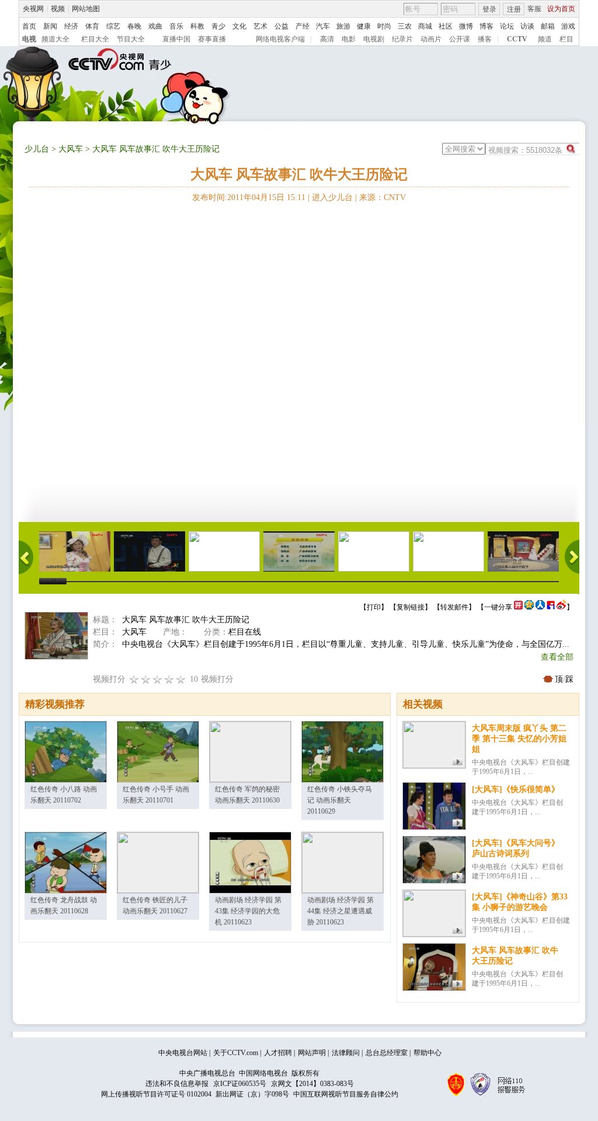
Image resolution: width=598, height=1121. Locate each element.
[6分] (158, 679)
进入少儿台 (332, 197)
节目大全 (131, 39)
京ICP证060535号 (239, 1084)
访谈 (527, 26)
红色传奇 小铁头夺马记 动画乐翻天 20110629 (339, 800)
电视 (29, 39)
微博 (466, 26)
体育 (92, 26)
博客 (486, 26)
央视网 (33, 9)
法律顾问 (346, 1053)
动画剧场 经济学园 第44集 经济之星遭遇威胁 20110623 (340, 911)
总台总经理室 (387, 1053)
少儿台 (37, 149)
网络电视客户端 (280, 39)
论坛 (507, 26)
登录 (489, 9)
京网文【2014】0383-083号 (312, 1084)
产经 (302, 26)
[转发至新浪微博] (561, 607)
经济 (71, 26)
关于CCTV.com (235, 1053)
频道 (545, 39)
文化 (239, 26)
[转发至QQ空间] (529, 607)
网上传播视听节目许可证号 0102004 (156, 1094)
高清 (327, 39)
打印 (374, 607)
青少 (218, 26)
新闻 (50, 26)
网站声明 (312, 1053)
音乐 (176, 26)
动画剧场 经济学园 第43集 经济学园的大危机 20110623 (248, 911)
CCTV (517, 39)
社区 (446, 26)
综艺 (113, 26)
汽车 (323, 26)
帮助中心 (427, 1053)
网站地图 (86, 9)
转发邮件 (454, 607)
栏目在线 (244, 632)
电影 (349, 39)
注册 (514, 9)
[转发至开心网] (518, 607)
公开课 (459, 39)
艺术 (260, 26)
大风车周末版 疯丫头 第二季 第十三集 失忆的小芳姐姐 (519, 739)
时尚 (384, 26)
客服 (534, 9)
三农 (405, 26)
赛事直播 (212, 39)
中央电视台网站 (182, 1053)
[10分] (181, 679)
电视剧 (373, 39)
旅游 (343, 26)
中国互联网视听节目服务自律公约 (345, 1094)
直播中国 (176, 39)
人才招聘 (278, 1053)
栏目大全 (95, 39)
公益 (281, 26)
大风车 (70, 149)
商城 (425, 26)
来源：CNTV (382, 197)
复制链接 (411, 607)
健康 (364, 26)
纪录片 (402, 39)
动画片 (430, 39)
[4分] (146, 679)
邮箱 (548, 26)
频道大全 (55, 39)
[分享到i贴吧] (551, 607)
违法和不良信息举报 (176, 1084)
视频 (58, 9)
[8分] (169, 679)
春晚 (134, 26)
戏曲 (155, 26)
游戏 (568, 26)
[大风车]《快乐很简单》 (515, 789)
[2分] (134, 679)
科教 (197, 26)
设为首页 (561, 9)
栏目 (566, 39)
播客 (485, 39)
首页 (29, 26)
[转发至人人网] (540, 607)
